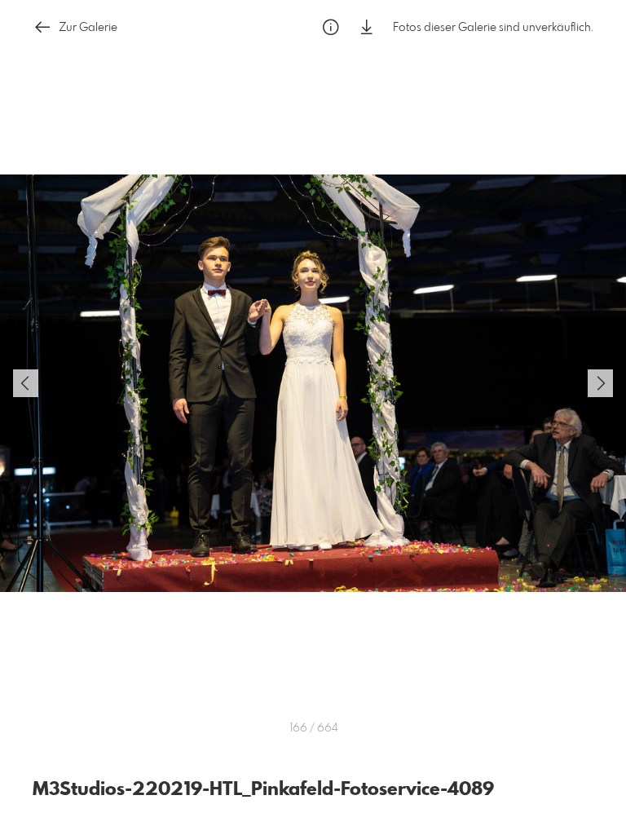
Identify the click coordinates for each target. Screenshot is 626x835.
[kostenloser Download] (367, 27)
